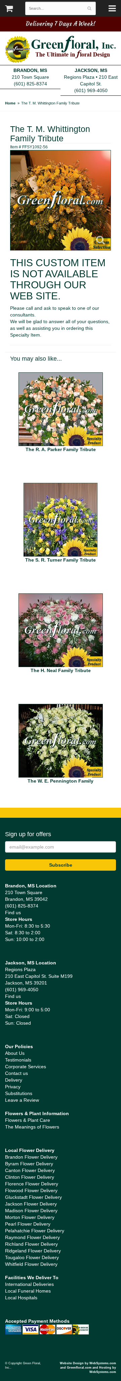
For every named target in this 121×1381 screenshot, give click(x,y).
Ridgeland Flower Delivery (33, 1250)
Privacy (13, 1086)
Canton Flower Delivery (30, 1170)
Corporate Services (25, 1066)
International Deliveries (29, 1284)
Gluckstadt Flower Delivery (33, 1197)
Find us (13, 912)
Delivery (13, 1080)
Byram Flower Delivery (29, 1163)
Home (10, 103)
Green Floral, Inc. (60, 49)
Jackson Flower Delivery (31, 1204)
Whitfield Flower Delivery (31, 1264)
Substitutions (18, 1093)
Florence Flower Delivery (31, 1183)
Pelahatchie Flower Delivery (34, 1230)
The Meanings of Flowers (32, 1127)
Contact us (16, 1073)
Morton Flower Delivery (29, 1217)
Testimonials (18, 1060)
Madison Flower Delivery (31, 1210)
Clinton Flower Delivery (29, 1177)
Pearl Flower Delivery (27, 1224)
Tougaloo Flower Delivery (32, 1257)
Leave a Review (22, 1100)
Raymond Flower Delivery (32, 1237)
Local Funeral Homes (28, 1291)
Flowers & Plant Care (27, 1120)
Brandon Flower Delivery (31, 1157)
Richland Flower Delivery (31, 1244)
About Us (15, 1053)
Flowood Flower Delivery (31, 1190)
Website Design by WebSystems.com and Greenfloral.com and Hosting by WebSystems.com (88, 1368)
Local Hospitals (21, 1297)
